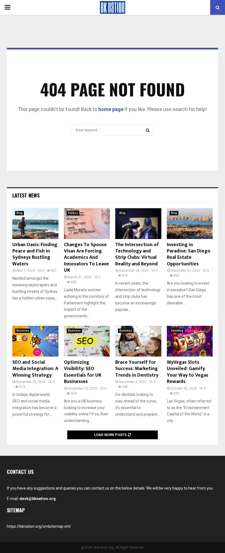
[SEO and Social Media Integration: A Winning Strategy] (35, 341)
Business (22, 330)
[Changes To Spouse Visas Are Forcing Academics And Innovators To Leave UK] (87, 223)
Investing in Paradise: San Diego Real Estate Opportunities (188, 254)
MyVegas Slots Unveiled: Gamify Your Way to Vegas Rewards (187, 372)
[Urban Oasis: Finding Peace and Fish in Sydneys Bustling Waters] (35, 223)
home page (110, 109)
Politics (73, 213)
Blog (19, 213)
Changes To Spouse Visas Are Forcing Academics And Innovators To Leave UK (86, 258)
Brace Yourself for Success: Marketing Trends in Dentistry (136, 368)
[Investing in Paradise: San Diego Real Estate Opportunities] (190, 223)
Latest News (26, 195)
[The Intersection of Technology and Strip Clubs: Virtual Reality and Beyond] (138, 223)
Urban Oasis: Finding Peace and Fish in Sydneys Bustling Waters (34, 254)
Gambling (177, 330)
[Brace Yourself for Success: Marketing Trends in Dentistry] (138, 341)
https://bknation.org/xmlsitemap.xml (39, 526)
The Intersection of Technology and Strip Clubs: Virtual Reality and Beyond (137, 254)
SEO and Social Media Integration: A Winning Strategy (35, 368)
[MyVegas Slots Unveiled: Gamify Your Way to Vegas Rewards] (190, 341)
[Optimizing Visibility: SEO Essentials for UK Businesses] (87, 341)
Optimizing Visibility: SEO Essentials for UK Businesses (83, 372)
